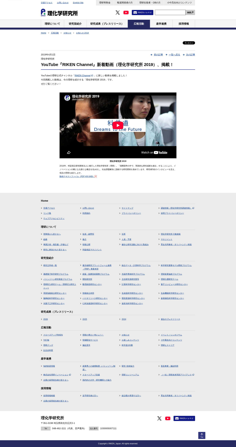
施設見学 (86, 345)
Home (43, 33)
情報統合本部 (88, 293)
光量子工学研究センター (54, 303)
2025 (85, 319)
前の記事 (158, 54)
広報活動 (55, 33)
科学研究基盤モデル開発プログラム (176, 265)
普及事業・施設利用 (169, 366)
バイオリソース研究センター (95, 298)
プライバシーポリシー (131, 213)
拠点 (84, 239)
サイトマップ (127, 208)
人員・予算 (126, 239)
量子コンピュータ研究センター (174, 284)
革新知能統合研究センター (54, 293)
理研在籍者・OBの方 (150, 2)
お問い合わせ (63, 3)
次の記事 (190, 54)
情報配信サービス (90, 340)
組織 (45, 239)
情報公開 (86, 244)
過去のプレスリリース (170, 319)
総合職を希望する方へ (131, 395)
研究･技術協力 (128, 366)
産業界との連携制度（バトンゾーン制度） (99, 368)
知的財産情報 (49, 366)
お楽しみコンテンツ (130, 340)
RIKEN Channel (83, 75)
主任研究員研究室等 (130, 279)
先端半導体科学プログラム (133, 274)
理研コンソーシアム (130, 375)
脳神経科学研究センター (54, 298)
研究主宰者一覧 (50, 265)
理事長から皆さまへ (52, 234)
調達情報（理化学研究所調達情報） (176, 208)
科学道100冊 (127, 345)
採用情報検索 (49, 395)
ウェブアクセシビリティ (54, 218)
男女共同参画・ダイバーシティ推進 (176, 244)
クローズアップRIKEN (53, 335)
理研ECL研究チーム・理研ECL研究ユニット (59, 286)
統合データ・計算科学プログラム (136, 265)
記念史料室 (48, 350)
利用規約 (86, 213)
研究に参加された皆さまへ (54, 250)
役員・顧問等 (88, 234)
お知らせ (67, 33)
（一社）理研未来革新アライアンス (176, 375)
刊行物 (46, 340)
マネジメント (166, 239)
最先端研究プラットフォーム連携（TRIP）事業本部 (97, 267)
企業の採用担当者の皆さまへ (55, 380)
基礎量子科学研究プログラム (55, 274)
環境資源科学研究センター (133, 298)
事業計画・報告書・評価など (55, 244)
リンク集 (47, 213)
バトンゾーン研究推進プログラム (57, 279)
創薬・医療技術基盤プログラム (96, 274)
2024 (124, 319)
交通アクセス (46, 3)
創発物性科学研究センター (172, 298)
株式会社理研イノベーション (55, 375)
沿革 (124, 234)
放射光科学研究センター (132, 303)
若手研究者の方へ (90, 395)
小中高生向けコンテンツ (179, 2)
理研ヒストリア (167, 345)
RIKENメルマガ (145, 12)
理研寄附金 (104, 2)
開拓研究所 (87, 279)
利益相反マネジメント (92, 250)
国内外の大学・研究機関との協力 (97, 380)
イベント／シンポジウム (171, 335)
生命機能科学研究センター (172, 293)
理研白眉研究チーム (169, 279)
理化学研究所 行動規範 (171, 234)
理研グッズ (48, 345)
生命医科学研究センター (132, 293)
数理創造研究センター (92, 284)
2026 (45, 319)
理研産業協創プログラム (171, 274)
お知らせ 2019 (82, 33)
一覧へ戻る (174, 54)
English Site (78, 3)
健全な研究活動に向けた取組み (135, 244)
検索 (189, 12)
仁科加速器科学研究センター (95, 303)
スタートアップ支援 (91, 375)
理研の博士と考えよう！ (93, 335)
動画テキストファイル (77, 176)
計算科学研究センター (131, 284)
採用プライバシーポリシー (172, 213)
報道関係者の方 (125, 2)
